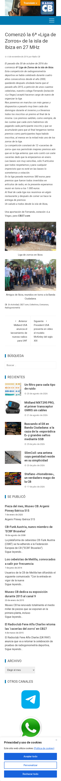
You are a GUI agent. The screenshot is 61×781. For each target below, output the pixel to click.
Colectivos (34, 304)
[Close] (58, 740)
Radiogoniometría (12, 308)
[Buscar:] (30, 365)
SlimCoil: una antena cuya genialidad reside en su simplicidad (39, 456)
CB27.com (24, 304)
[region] (30, 759)
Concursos (43, 304)
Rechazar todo (30, 774)
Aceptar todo (30, 756)
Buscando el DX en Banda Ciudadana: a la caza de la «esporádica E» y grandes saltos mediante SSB (39, 431)
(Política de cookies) (44, 748)
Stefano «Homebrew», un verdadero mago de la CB (39, 477)
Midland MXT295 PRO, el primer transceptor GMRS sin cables (39, 406)
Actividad (15, 304)
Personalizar (31, 765)
